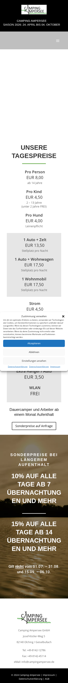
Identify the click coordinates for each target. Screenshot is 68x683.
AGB (47, 678)
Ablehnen (34, 352)
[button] (63, 316)
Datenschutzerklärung (18, 366)
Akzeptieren (34, 343)
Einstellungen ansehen (34, 361)
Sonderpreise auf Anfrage (34, 426)
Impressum (55, 366)
